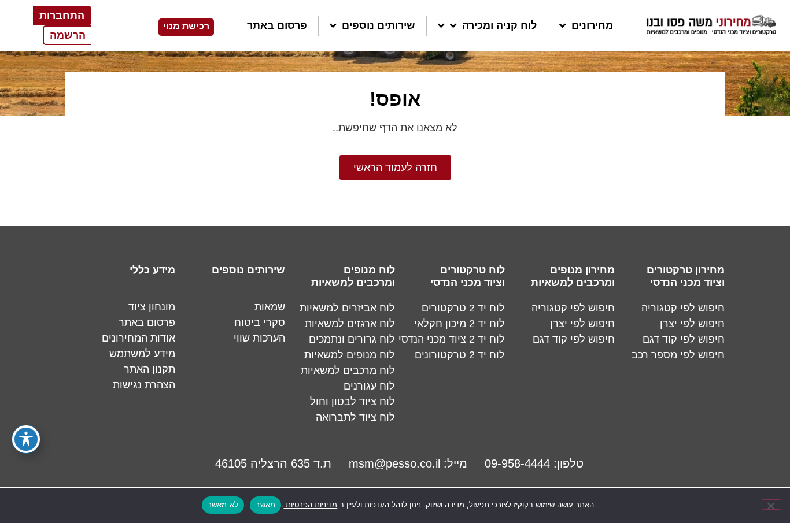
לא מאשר (223, 504)
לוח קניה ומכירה (499, 25)
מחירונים (592, 25)
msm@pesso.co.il (394, 463)
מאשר (265, 504)
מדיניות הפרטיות (310, 504)
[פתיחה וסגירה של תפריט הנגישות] (26, 439)
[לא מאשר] (771, 504)
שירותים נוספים (378, 25)
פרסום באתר (277, 25)
